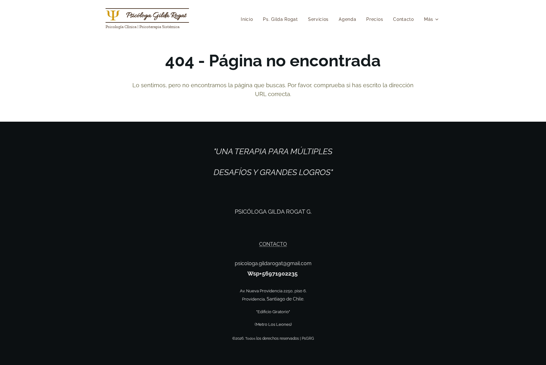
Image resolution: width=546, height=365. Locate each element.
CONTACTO (273, 244)
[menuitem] (248, 19)
